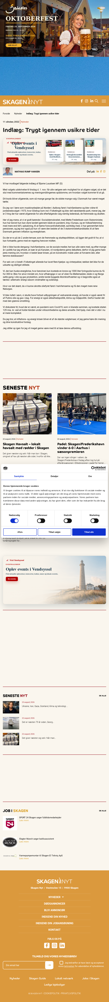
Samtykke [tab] (19, 476)
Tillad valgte (54, 532)
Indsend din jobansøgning (54, 923)
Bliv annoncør (54, 910)
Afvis (20, 532)
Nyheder (18, 113)
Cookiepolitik (51, 993)
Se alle (102, 696)
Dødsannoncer (54, 903)
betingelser (69, 966)
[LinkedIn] (98, 171)
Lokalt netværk (64, 978)
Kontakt (54, 929)
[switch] (41, 520)
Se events (12, 160)
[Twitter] (104, 171)
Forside (6, 113)
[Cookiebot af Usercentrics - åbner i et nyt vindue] (93, 468)
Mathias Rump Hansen (27, 171)
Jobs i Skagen (90, 978)
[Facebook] (101, 171)
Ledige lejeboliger (54, 984)
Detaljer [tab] (54, 476)
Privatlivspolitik (71, 993)
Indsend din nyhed (54, 916)
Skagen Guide (37, 978)
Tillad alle (89, 532)
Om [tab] (90, 476)
